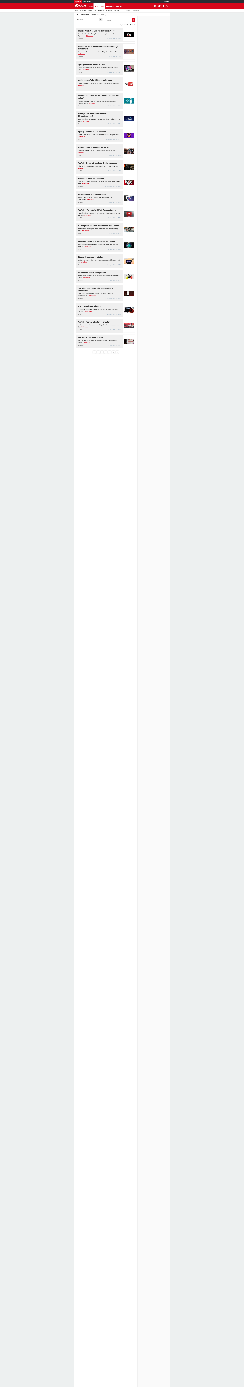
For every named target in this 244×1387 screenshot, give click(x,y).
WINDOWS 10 (101, 10)
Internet (93, 14)
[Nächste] (117, 352)
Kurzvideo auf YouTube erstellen (92, 194)
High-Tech (78, 1)
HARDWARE (136, 10)
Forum (90, 6)
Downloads (110, 6)
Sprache (166, 1)
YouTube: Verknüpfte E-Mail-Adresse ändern (97, 210)
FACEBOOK (129, 10)
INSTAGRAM (109, 10)
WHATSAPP (116, 10)
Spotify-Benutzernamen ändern (91, 64)
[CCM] (80, 6)
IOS (95, 10)
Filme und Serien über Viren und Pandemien (96, 241)
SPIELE (76, 10)
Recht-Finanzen (87, 1)
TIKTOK (123, 10)
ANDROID (90, 10)
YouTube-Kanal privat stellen (90, 337)
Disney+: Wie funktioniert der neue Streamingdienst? (92, 115)
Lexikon (119, 6)
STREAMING (83, 10)
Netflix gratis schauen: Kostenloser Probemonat (98, 226)
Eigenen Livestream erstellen (90, 257)
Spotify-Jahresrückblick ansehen (92, 132)
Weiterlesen (89, 36)
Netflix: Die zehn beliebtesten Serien (93, 147)
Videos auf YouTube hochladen (91, 179)
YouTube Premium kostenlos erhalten (94, 322)
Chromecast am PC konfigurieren (92, 272)
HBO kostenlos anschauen (89, 306)
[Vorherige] (94, 352)
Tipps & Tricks (99, 6)
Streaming (101, 14)
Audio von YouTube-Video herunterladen (95, 80)
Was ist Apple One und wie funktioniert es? (96, 31)
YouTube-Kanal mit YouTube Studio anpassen (97, 163)
